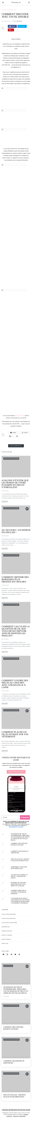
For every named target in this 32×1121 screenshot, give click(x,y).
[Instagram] (7, 954)
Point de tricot (6, 939)
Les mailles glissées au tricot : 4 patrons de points (19, 876)
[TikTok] (19, 954)
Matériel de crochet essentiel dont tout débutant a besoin (18, 884)
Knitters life (6, 926)
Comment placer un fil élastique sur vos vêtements (15, 734)
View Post (5, 501)
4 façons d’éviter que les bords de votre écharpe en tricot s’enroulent (15, 483)
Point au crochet (7, 935)
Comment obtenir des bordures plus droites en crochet (15, 579)
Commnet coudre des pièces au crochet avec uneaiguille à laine (15, 684)
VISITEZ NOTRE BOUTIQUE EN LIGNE (16, 1110)
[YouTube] (15, 954)
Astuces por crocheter (9, 914)
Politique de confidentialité (19, 1116)
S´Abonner (25, 817)
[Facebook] (3, 954)
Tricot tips (5, 943)
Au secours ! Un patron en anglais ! (16, 531)
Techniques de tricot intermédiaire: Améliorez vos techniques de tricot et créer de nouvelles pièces (20, 837)
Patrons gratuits (7, 931)
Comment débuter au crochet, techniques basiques (18, 892)
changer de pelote (19, 415)
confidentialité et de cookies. (16, 826)
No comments (18, 21)
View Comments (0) (16, 445)
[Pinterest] (11, 954)
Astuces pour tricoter (9, 9)
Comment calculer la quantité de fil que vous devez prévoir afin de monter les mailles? (15, 631)
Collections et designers (9, 922)
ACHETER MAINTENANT (16, 771)
